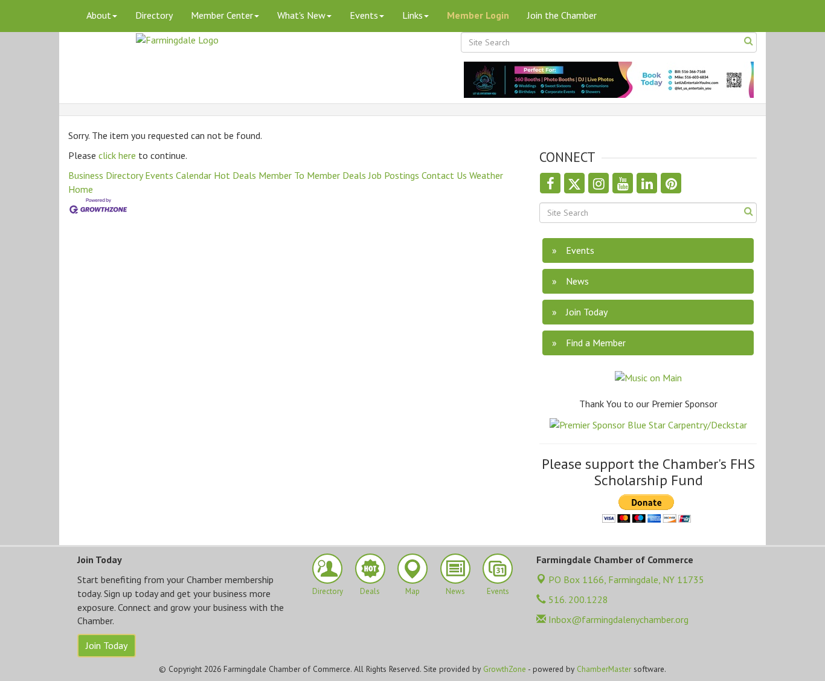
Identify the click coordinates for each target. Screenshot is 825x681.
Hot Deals (235, 175)
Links (412, 15)
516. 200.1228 (577, 599)
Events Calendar (178, 175)
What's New (301, 15)
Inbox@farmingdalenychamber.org (617, 619)
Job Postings (393, 175)
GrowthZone (504, 668)
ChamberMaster (604, 668)
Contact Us (444, 175)
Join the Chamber (562, 15)
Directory (154, 15)
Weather (486, 175)
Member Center (222, 15)
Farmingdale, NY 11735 (626, 579)
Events (364, 15)
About (98, 15)
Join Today (106, 645)
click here (117, 155)
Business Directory (105, 175)
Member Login (478, 15)
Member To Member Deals (312, 175)
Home (80, 189)
